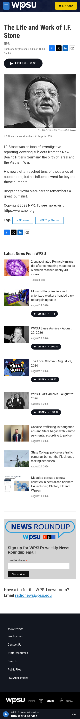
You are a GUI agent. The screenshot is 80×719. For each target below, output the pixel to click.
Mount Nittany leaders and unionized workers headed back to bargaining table (52, 295)
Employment (15, 636)
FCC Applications (18, 677)
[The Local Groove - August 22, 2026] (16, 367)
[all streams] (75, 714)
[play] (5, 714)
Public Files (14, 669)
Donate (67, 6)
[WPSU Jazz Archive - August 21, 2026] (16, 400)
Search (12, 661)
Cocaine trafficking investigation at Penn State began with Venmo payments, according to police (53, 431)
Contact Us (14, 644)
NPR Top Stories (49, 220)
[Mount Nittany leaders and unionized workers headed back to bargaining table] (16, 297)
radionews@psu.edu (33, 595)
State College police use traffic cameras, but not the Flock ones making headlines (52, 457)
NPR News (23, 220)
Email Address (18, 560)
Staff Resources (18, 653)
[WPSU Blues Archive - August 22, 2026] (16, 334)
